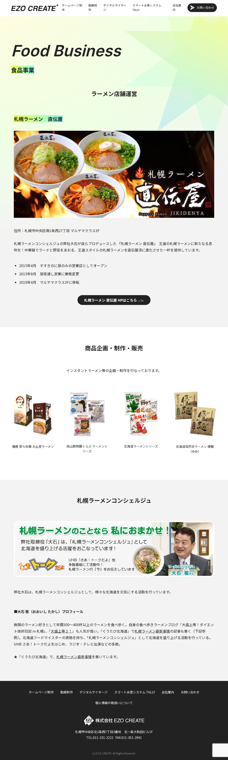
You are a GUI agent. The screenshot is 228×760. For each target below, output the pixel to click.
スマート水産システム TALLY (146, 7)
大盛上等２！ (61, 631)
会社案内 (177, 7)
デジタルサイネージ (114, 7)
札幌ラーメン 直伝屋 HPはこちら (110, 300)
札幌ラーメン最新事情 (152, 631)
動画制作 (92, 7)
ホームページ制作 (72, 7)
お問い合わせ (205, 7)
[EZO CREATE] (35, 7)
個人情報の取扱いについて (114, 703)
